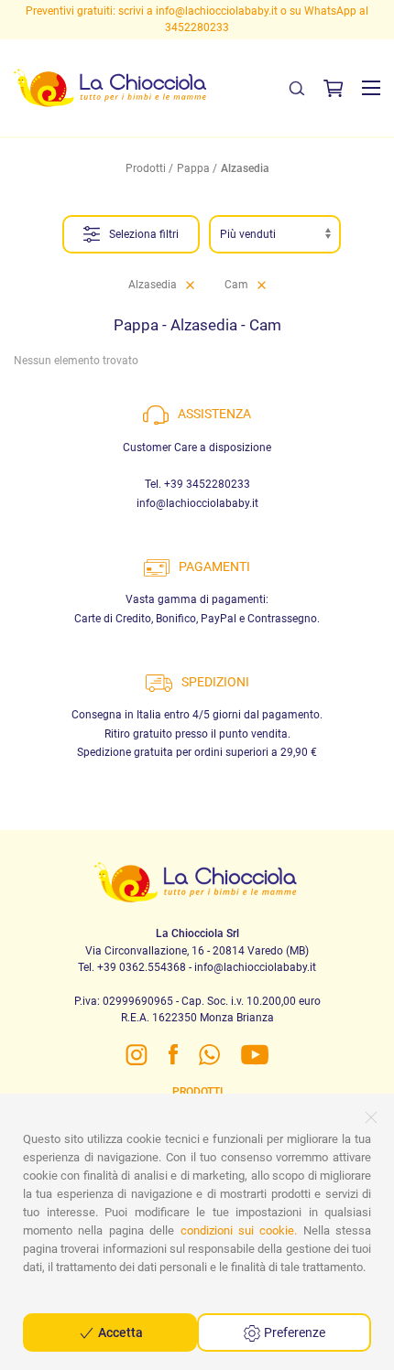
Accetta (119, 1332)
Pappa (193, 168)
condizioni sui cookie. (239, 1230)
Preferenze (293, 1332)
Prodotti (146, 168)
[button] (371, 88)
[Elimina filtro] (190, 284)
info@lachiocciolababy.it (217, 11)
